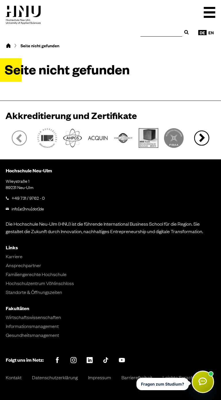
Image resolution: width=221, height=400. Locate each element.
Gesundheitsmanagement (32, 335)
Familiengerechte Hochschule (36, 274)
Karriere (14, 256)
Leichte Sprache (179, 377)
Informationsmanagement (32, 326)
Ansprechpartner (23, 265)
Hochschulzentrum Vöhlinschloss (40, 283)
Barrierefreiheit (136, 377)
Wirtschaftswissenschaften (33, 317)
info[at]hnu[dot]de (28, 208)
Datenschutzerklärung (55, 377)
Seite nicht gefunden (39, 45)
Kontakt (14, 377)
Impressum (99, 377)
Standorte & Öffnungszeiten (34, 292)
